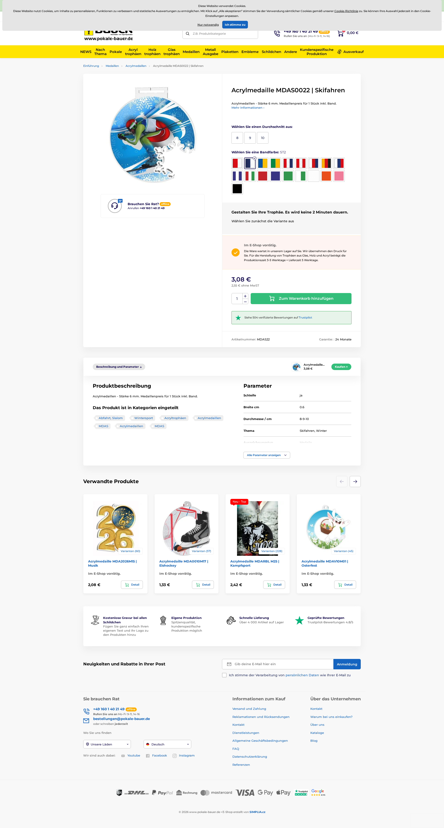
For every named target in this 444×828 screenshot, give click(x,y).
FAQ (235, 749)
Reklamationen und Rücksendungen (261, 717)
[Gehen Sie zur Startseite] (109, 33)
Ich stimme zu (235, 24)
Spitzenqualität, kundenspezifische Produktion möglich (186, 626)
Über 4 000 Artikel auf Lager (261, 622)
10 (262, 138)
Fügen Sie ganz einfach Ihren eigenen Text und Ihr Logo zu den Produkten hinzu (126, 630)
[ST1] (237, 163)
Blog (314, 740)
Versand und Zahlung (249, 709)
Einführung (91, 66)
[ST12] (262, 176)
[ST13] (275, 176)
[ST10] (237, 176)
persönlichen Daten (302, 675)
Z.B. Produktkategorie (209, 33)
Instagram (187, 755)
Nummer (237, 298)
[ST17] (326, 176)
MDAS (103, 426)
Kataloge (317, 733)
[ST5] (288, 163)
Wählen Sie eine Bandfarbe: (258, 152)
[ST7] (313, 163)
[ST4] (275, 163)
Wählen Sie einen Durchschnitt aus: (262, 127)
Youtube (133, 755)
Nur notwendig (208, 24)
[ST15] (301, 176)
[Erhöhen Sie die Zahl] (245, 296)
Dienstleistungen (245, 733)
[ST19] (237, 189)
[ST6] (301, 163)
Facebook (159, 755)
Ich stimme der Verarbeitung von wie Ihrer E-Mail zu (290, 675)
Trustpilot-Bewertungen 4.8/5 (330, 622)
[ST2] (250, 163)
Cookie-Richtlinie (346, 11)
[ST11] (250, 176)
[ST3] (262, 163)
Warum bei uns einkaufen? (331, 717)
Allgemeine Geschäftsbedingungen (260, 740)
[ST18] (339, 176)
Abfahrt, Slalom (111, 418)
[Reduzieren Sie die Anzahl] (245, 301)
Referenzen (241, 764)
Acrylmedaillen (136, 66)
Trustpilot (305, 317)
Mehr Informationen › (247, 107)
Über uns (317, 724)
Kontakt (238, 724)
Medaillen (112, 66)
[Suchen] (187, 33)
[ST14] (288, 176)
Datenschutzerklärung (249, 756)
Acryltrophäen (175, 418)
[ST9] (339, 163)
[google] (319, 792)
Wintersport (143, 418)
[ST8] (326, 163)
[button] (267, 455)
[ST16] (313, 176)
